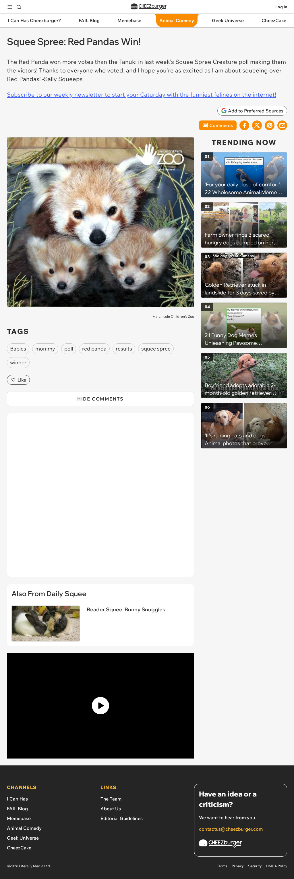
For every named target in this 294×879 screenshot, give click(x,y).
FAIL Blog (17, 808)
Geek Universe (23, 838)
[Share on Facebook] (244, 125)
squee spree (156, 348)
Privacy (237, 866)
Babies (18, 348)
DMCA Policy (276, 866)
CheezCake (19, 848)
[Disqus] (100, 498)
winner (18, 362)
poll (68, 348)
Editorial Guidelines (121, 818)
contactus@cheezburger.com (231, 829)
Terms (222, 866)
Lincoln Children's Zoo (176, 316)
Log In (281, 6)
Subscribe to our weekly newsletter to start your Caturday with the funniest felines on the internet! (141, 94)
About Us (110, 808)
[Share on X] (257, 125)
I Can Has (17, 799)
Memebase (19, 818)
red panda (94, 348)
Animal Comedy (24, 828)
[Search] (19, 7)
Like (22, 380)
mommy (45, 348)
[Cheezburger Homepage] (148, 7)
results (124, 348)
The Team (110, 799)
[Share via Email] (282, 125)
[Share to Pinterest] (269, 125)
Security (255, 866)
